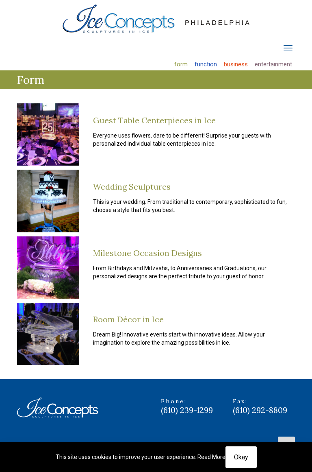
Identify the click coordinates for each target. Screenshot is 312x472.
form (181, 64)
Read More (211, 457)
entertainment (273, 64)
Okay (241, 457)
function (206, 64)
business (236, 64)
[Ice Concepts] (156, 18)
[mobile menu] (288, 48)
